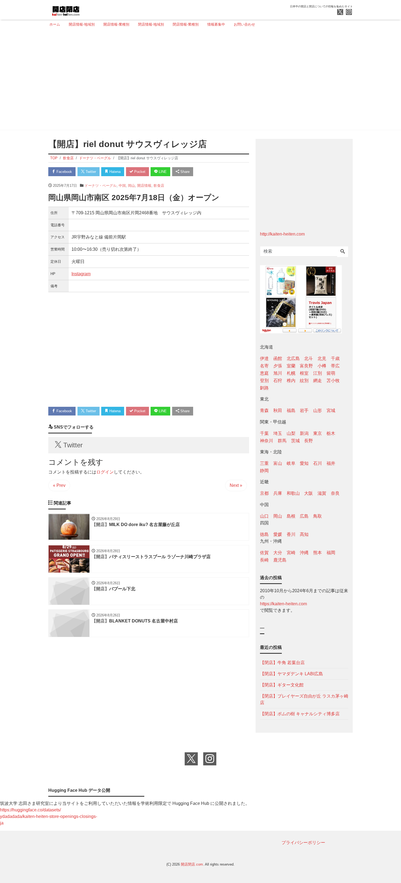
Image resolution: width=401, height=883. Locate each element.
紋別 (304, 380)
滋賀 (322, 493)
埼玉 (277, 433)
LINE (162, 172)
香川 (291, 534)
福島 (291, 410)
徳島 (264, 534)
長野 (308, 440)
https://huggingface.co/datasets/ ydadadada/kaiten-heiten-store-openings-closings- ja (48, 816)
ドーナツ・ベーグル (100, 186)
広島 (304, 516)
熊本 (317, 552)
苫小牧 (333, 380)
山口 (264, 516)
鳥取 (317, 516)
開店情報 (144, 186)
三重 (264, 463)
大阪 (308, 493)
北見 (322, 358)
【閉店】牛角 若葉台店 (282, 662)
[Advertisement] (199, 81)
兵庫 (277, 493)
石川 (317, 463)
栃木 (331, 433)
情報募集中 (216, 24)
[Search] (342, 252)
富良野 (306, 365)
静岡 (264, 470)
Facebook (63, 172)
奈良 (335, 493)
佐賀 (264, 552)
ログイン (105, 472)
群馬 (282, 440)
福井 (331, 463)
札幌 (291, 373)
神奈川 (266, 440)
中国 (122, 186)
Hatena (114, 172)
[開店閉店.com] (86, 9)
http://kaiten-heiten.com (282, 234)
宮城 (331, 410)
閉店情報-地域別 (151, 24)
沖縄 (304, 552)
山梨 (291, 433)
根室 (304, 373)
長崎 (264, 560)
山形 (317, 410)
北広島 (293, 358)
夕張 (277, 365)
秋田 (277, 410)
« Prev (59, 485)
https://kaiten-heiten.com (283, 603)
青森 (264, 410)
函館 (277, 358)
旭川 (277, 373)
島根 (291, 516)
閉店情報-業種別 (186, 24)
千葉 (264, 433)
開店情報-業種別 (116, 24)
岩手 (304, 410)
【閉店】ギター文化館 (282, 685)
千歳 (335, 358)
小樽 (322, 365)
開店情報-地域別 (82, 24)
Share (184, 172)
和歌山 (293, 493)
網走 (317, 380)
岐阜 (291, 463)
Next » (236, 485)
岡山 (131, 186)
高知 (304, 534)
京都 (264, 493)
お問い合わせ (244, 24)
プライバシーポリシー (303, 842)
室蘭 (291, 365)
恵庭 (264, 373)
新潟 (304, 433)
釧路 (264, 388)
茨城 (295, 440)
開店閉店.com (192, 864)
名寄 (264, 365)
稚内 (291, 380)
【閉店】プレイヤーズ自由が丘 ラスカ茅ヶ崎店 (304, 699)
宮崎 (291, 552)
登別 (264, 380)
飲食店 (159, 186)
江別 (317, 373)
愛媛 (277, 534)
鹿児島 (279, 560)
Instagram (81, 273)
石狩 (277, 380)
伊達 (264, 358)
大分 (277, 552)
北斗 (308, 358)
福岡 (331, 552)
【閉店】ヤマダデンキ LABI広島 (291, 673)
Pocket (139, 172)
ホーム (54, 24)
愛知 (304, 463)
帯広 (335, 365)
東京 (317, 433)
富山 (277, 463)
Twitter (90, 172)
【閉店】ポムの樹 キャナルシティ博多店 (300, 713)
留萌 (331, 373)
